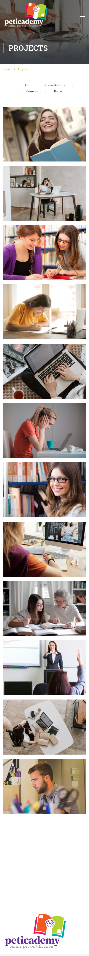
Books (58, 91)
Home (7, 69)
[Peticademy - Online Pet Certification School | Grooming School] (26, 16)
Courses (32, 91)
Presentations (54, 85)
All (26, 85)
